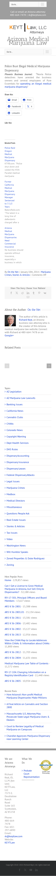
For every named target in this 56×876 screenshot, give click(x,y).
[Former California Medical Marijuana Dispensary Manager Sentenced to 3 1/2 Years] (15, 202)
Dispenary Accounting (18, 455)
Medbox (11, 494)
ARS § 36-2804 (13, 657)
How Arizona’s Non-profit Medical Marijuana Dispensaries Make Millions (27, 696)
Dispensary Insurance (18, 462)
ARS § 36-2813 (13, 634)
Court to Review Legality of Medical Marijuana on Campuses (25, 728)
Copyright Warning (16, 436)
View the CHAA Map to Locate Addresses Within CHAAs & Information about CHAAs (27, 642)
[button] (7, 366)
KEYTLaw (10, 842)
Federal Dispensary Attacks (21, 474)
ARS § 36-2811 (13, 617)
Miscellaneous (14, 507)
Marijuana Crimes (16, 487)
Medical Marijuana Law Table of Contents (26, 663)
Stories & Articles (21, 274)
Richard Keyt (25, 319)
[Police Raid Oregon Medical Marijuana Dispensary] (15, 162)
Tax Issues (12, 532)
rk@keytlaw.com (37, 14)
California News (15, 410)
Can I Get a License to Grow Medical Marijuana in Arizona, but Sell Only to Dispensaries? (24, 589)
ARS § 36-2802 (13, 628)
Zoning (10, 564)
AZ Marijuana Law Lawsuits (21, 398)
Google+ (9, 335)
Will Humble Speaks (17, 551)
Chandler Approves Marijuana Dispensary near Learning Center (28, 737)
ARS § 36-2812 (13, 652)
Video (10, 539)
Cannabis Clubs (15, 417)
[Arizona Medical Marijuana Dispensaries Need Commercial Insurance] (15, 245)
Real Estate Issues (16, 519)
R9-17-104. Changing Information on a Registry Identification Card (25, 674)
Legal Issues (13, 481)
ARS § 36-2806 (13, 623)
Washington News (16, 545)
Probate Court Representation (28, 773)
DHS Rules (12, 449)
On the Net (13, 271)
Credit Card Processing (46, 772)
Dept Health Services (18, 442)
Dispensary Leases (16, 468)
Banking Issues (15, 404)
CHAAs (10, 423)
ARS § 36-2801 (13, 606)
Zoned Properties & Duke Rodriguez (25, 558)
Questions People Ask (18, 513)
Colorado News (15, 430)
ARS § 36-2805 (13, 680)
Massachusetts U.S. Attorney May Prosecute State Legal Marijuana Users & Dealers (28, 716)
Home (8, 580)
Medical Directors (16, 500)
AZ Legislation (14, 391)
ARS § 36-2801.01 (14, 612)
